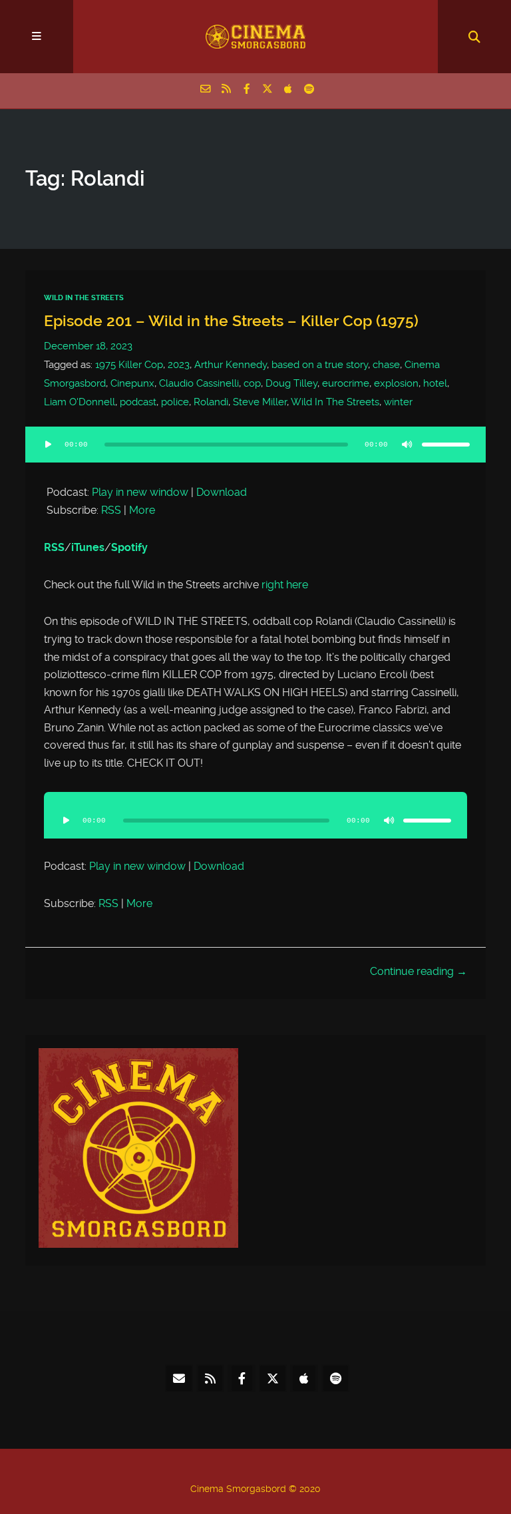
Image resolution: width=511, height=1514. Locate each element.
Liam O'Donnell (79, 402)
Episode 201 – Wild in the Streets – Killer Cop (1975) (231, 320)
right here (284, 584)
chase (386, 365)
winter (398, 402)
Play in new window (140, 492)
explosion (396, 383)
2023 (179, 365)
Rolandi (211, 402)
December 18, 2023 (88, 346)
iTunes (87, 548)
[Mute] (407, 445)
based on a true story (319, 365)
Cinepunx (132, 383)
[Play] (48, 445)
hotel (435, 383)
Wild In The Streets (84, 297)
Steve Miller (260, 402)
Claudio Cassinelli (199, 383)
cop (252, 383)
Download (221, 492)
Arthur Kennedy (230, 365)
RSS (111, 510)
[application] (255, 453)
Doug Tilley (291, 383)
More (142, 510)
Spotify (129, 548)
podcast (138, 402)
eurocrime (345, 383)
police (175, 402)
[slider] (446, 445)
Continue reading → (418, 971)
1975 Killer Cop (129, 365)
